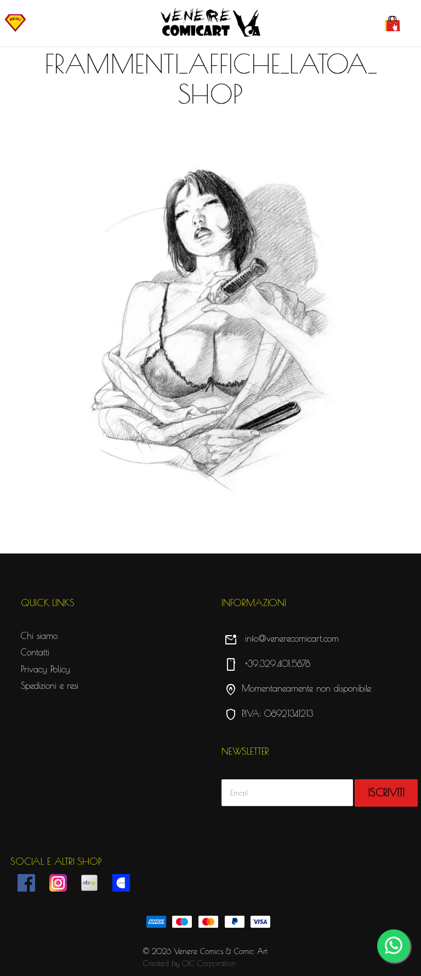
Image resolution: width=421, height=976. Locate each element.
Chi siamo (39, 636)
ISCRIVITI (386, 792)
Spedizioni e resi (49, 685)
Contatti (35, 652)
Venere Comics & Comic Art (221, 951)
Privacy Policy (45, 669)
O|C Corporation (209, 963)
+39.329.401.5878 (267, 664)
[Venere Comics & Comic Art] (210, 23)
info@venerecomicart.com (281, 638)
